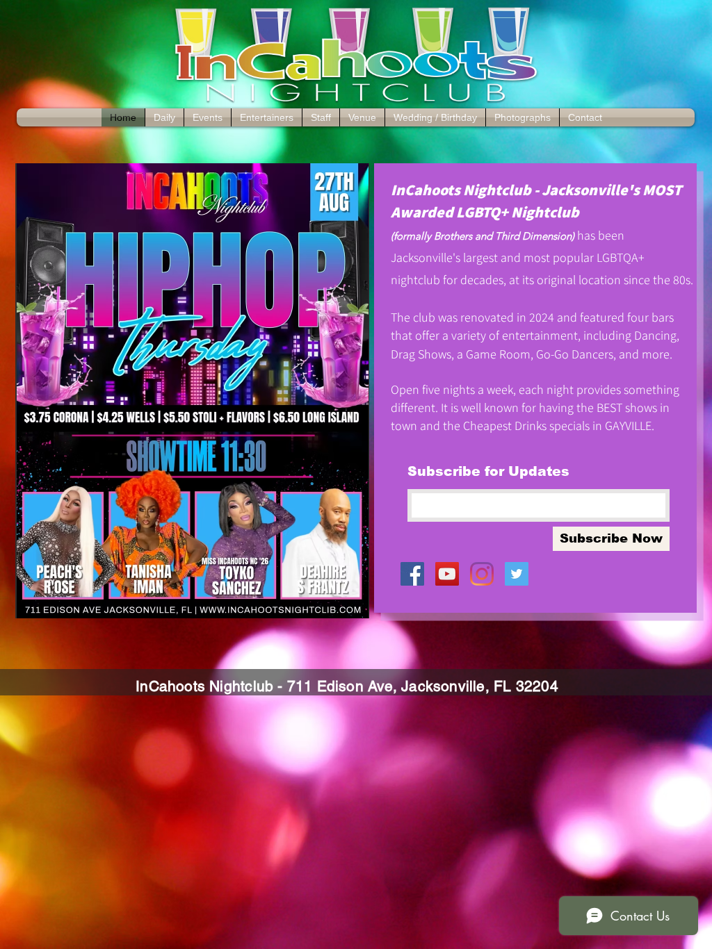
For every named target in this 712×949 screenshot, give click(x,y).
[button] (192, 390)
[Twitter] (516, 574)
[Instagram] (482, 574)
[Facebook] (412, 574)
